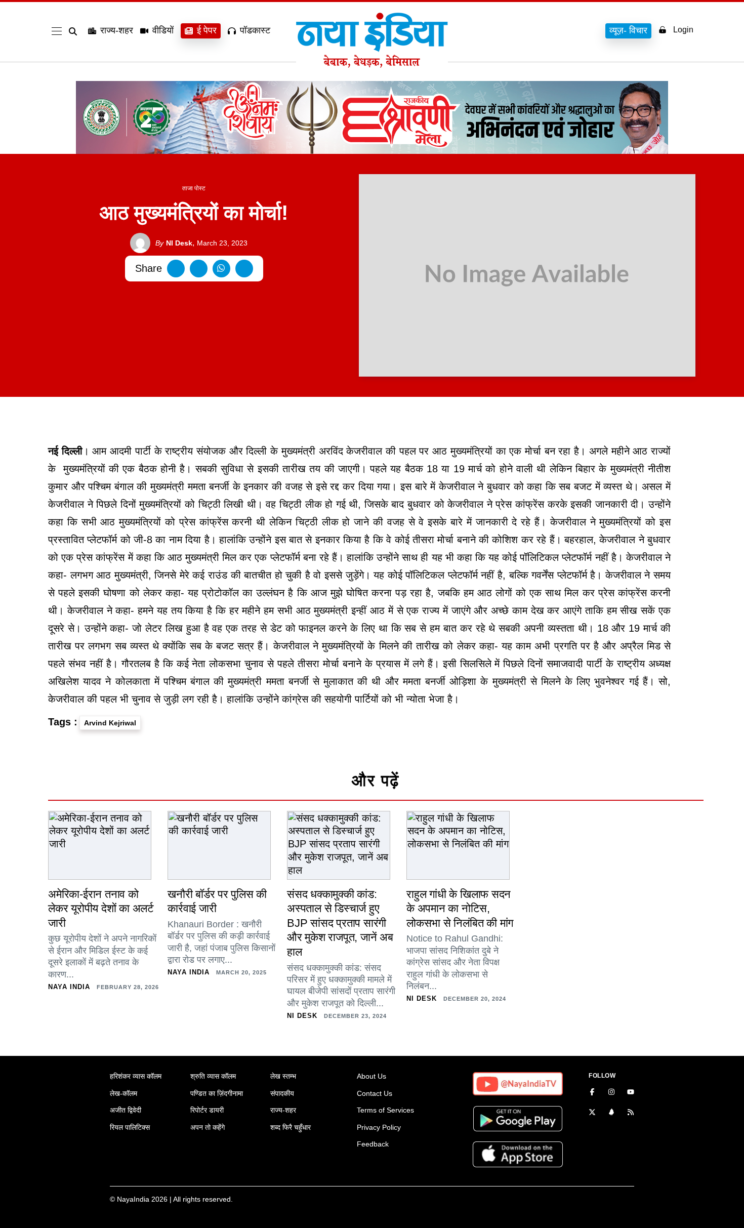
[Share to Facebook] (176, 268)
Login (683, 29)
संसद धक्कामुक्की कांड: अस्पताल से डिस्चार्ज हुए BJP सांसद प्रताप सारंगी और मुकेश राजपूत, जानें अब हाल (340, 923)
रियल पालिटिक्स (130, 1127)
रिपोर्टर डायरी (207, 1110)
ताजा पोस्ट (193, 188)
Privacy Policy (379, 1127)
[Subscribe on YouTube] (630, 1093)
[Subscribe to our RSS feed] (630, 1113)
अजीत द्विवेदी (125, 1110)
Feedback (373, 1144)
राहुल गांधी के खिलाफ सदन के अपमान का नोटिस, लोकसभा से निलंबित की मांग (459, 908)
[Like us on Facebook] (592, 1093)
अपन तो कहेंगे (207, 1127)
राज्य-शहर (116, 30)
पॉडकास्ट (255, 30)
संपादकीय (282, 1093)
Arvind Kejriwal (110, 723)
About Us (371, 1076)
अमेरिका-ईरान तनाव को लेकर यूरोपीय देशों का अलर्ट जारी (101, 908)
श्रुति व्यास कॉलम (213, 1076)
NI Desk (173, 243)
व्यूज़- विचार (628, 30)
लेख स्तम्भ (283, 1076)
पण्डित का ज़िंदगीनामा (216, 1093)
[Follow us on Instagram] (611, 1093)
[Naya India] (372, 65)
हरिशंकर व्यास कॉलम (135, 1076)
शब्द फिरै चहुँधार (290, 1127)
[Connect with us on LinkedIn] (611, 1113)
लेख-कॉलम (123, 1093)
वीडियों (163, 30)
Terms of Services (385, 1110)
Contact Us (374, 1093)
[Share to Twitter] (199, 268)
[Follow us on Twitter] (592, 1113)
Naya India (69, 987)
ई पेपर (207, 30)
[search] (75, 31)
